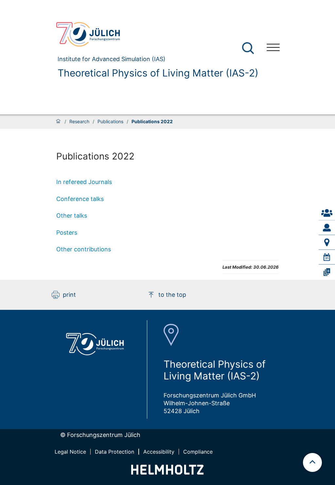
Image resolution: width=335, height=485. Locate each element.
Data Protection (114, 451)
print (69, 294)
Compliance (198, 451)
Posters (66, 232)
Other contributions (83, 249)
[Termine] (327, 257)
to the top (172, 294)
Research (79, 121)
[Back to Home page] (154, 34)
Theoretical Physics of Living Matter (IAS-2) (158, 73)
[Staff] (327, 228)
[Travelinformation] (327, 242)
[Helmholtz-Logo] (167, 472)
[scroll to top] (312, 462)
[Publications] (327, 272)
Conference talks (80, 198)
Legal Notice (70, 451)
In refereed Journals (84, 181)
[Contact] (327, 213)
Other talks (71, 215)
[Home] (58, 121)
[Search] (249, 48)
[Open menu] (273, 48)
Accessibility (158, 451)
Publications (110, 121)
